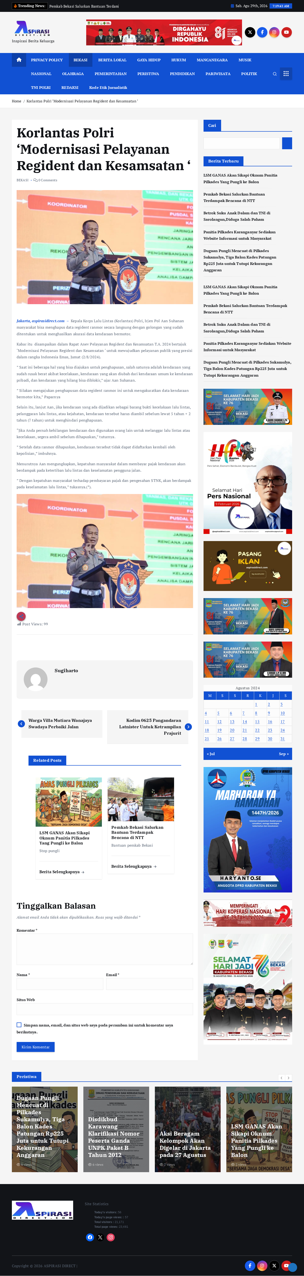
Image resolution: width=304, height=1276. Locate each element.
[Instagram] (110, 1237)
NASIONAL (41, 73)
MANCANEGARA (212, 59)
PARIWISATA (218, 73)
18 (207, 730)
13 (232, 721)
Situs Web (26, 999)
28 (244, 738)
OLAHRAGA (73, 73)
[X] (100, 1237)
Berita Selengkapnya (60, 871)
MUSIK (245, 59)
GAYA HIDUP (149, 59)
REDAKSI (70, 87)
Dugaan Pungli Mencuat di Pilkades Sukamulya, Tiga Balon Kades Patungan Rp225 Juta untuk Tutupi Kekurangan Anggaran (247, 369)
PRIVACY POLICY (47, 59)
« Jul (211, 753)
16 (270, 721)
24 (282, 730)
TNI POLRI (41, 87)
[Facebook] (90, 1237)
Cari (212, 125)
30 (270, 738)
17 (282, 721)
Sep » (284, 753)
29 (257, 738)
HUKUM (178, 59)
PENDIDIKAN (182, 73)
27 (232, 738)
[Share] (292, 1267)
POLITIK (249, 73)
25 (207, 738)
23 (270, 730)
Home (17, 101)
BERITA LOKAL (112, 59)
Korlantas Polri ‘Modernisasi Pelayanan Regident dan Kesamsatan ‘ (82, 101)
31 (282, 738)
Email (112, 974)
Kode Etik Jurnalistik (108, 87)
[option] (45, 1129)
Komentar (27, 930)
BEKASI (81, 59)
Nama (23, 974)
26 (219, 738)
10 (282, 712)
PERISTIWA (148, 73)
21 (244, 730)
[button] (281, 1077)
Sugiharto (66, 670)
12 (219, 721)
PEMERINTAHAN (111, 73)
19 (219, 730)
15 (257, 721)
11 (207, 721)
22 (257, 730)
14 (244, 721)
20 (232, 730)
